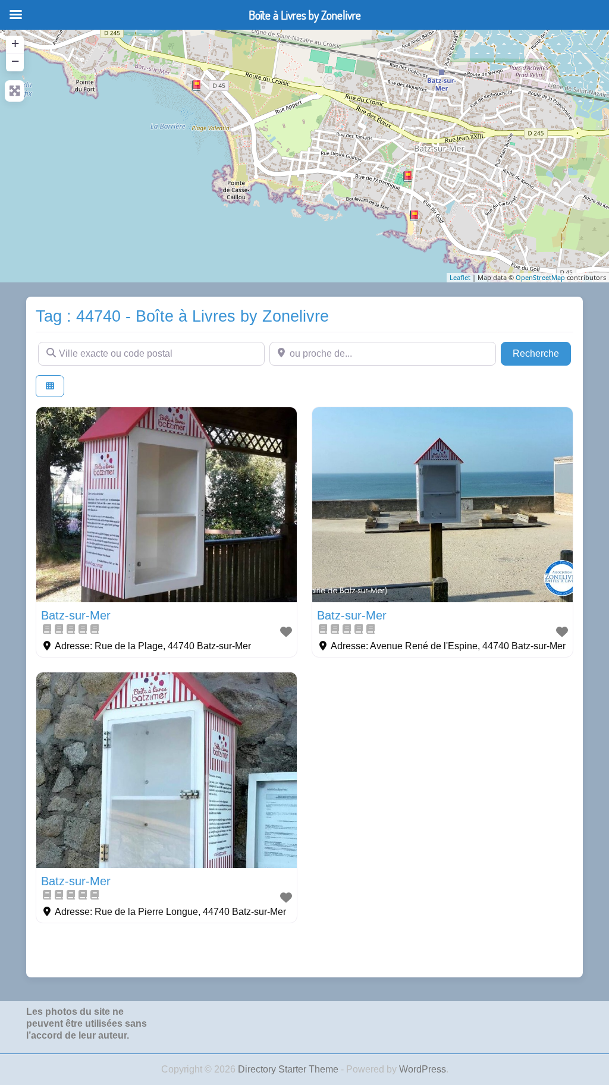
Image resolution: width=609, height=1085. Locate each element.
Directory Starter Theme (289, 1069)
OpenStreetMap (540, 277)
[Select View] (50, 386)
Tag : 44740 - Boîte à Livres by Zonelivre (182, 316)
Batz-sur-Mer (76, 615)
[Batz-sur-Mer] (414, 215)
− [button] (15, 61)
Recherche (542, 353)
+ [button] (15, 43)
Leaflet (460, 277)
